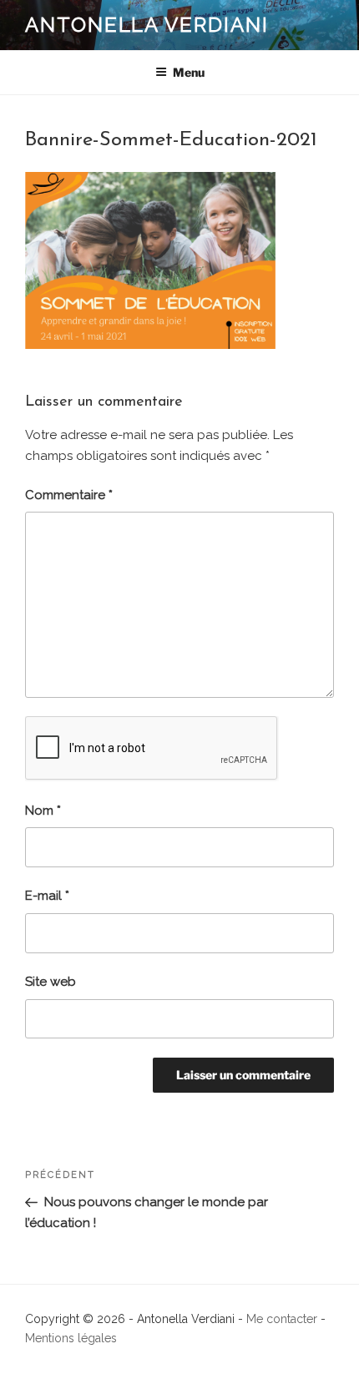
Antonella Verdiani (147, 25)
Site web (50, 981)
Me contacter (281, 1319)
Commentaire (69, 495)
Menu (189, 72)
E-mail (47, 895)
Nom (43, 810)
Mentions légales (71, 1338)
